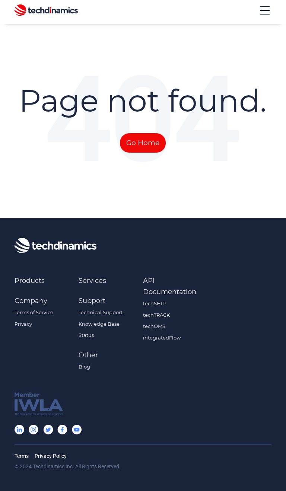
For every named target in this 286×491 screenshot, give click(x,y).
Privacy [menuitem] (23, 324)
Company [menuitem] (31, 301)
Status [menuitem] (86, 335)
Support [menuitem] (92, 301)
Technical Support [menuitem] (101, 312)
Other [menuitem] (88, 355)
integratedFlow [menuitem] (162, 338)
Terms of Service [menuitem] (34, 312)
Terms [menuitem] (22, 456)
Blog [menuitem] (84, 367)
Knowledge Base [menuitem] (99, 324)
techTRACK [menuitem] (156, 315)
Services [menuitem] (92, 281)
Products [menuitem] (30, 281)
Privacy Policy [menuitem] (51, 456)
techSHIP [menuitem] (154, 303)
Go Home (142, 142)
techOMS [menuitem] (154, 326)
